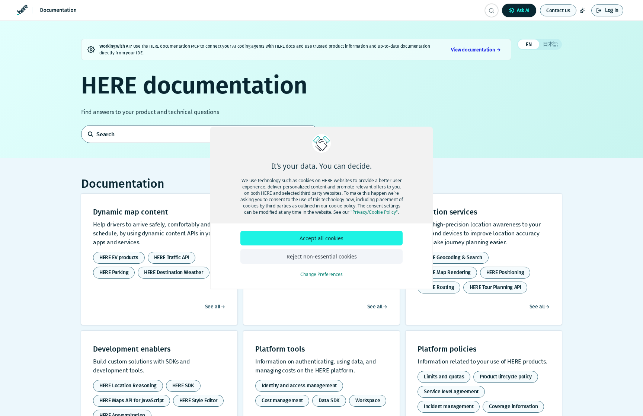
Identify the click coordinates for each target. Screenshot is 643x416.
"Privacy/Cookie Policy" (374, 212)
